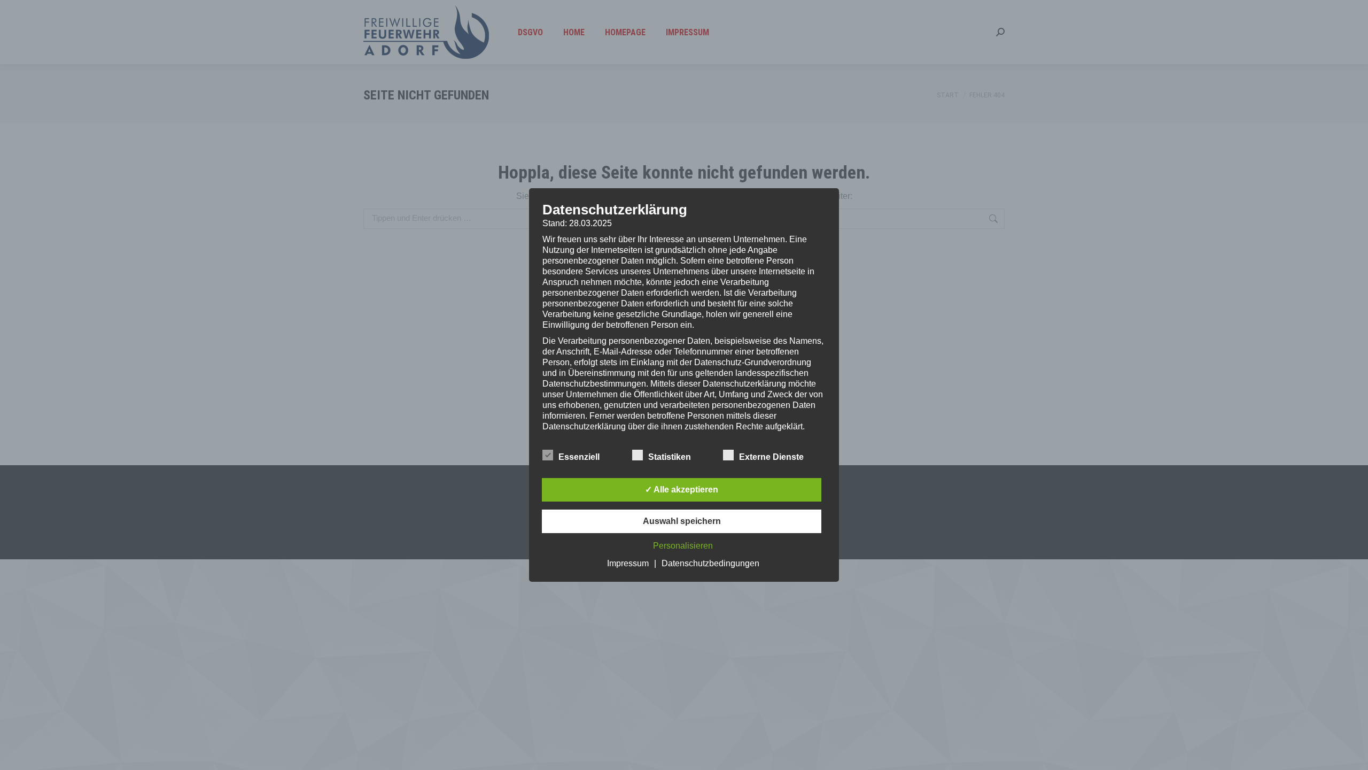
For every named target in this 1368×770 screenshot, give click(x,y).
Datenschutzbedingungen (710, 563)
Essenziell (579, 456)
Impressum (628, 563)
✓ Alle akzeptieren (681, 489)
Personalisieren (683, 545)
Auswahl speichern (682, 521)
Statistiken (669, 456)
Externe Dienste (771, 456)
